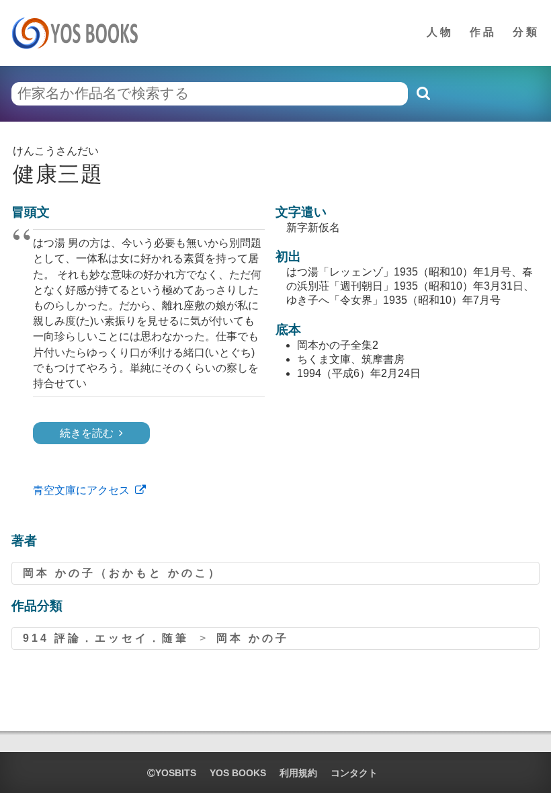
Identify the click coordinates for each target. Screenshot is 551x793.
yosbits (175, 772)
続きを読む (87, 433)
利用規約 (298, 772)
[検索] (423, 93)
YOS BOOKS (238, 772)
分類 (526, 32)
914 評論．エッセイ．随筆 (106, 638)
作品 (483, 32)
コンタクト (354, 772)
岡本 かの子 (252, 638)
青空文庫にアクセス (81, 490)
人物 (440, 32)
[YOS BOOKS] (78, 33)
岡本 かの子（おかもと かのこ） (122, 573)
